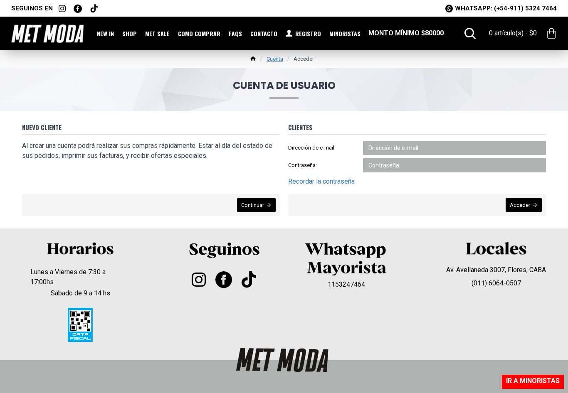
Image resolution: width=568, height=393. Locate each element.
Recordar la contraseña (321, 181)
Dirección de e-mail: (312, 148)
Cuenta (275, 59)
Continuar (252, 205)
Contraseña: (302, 165)
